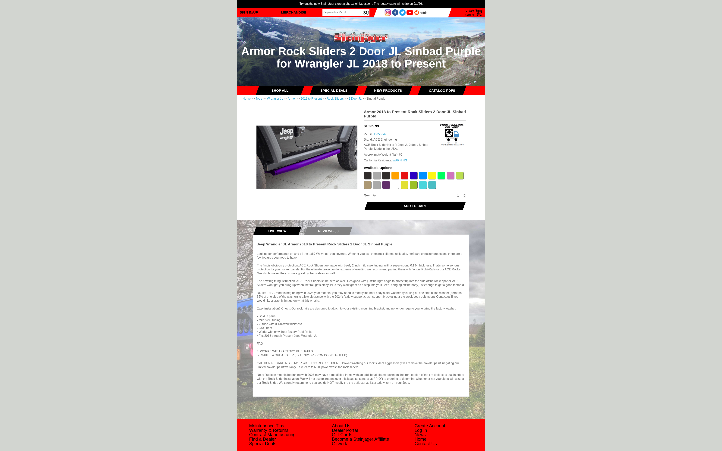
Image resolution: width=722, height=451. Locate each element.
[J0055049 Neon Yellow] (404, 185)
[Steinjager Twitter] (402, 12)
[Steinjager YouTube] (410, 12)
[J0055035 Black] (367, 175)
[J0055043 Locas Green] (459, 175)
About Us (341, 425)
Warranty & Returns (268, 430)
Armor (292, 98)
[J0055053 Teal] (432, 185)
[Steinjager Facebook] (395, 12)
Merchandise (293, 12)
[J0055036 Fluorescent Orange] (395, 175)
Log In (421, 430)
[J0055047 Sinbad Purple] (386, 185)
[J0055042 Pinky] (450, 175)
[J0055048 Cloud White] (395, 185)
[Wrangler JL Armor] (307, 157)
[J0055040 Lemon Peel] (432, 175)
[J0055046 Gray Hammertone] (377, 185)
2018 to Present (311, 98)
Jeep (259, 98)
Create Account (430, 425)
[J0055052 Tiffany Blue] (423, 185)
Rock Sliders (335, 98)
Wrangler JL (275, 98)
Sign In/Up (249, 12)
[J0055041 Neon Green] (441, 175)
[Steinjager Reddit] (421, 12)
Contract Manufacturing (272, 434)
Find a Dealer (262, 439)
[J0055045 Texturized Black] (386, 175)
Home (247, 98)
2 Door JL (355, 98)
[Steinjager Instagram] (388, 12)
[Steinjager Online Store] (361, 30)
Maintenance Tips (266, 425)
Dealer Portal (345, 430)
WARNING (400, 160)
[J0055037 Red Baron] (404, 175)
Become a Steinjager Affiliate (360, 439)
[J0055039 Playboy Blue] (423, 175)
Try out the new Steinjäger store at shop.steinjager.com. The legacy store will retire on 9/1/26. (361, 3)
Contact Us (426, 443)
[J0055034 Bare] (377, 175)
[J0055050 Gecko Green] (413, 185)
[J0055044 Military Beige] (367, 185)
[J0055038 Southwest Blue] (413, 175)
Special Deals (262, 443)
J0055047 (380, 134)
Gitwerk (339, 443)
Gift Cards (342, 434)
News (420, 434)
